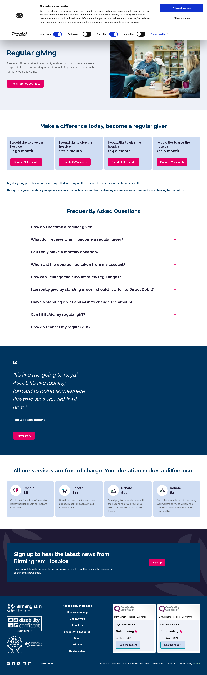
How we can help (77, 612)
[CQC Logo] (124, 611)
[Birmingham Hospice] (24, 608)
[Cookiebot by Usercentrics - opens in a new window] (19, 34)
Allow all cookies (182, 8)
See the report (128, 644)
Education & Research (77, 631)
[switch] (87, 34)
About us (77, 625)
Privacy (77, 644)
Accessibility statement (77, 605)
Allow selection (182, 18)
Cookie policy (77, 651)
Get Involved (77, 618)
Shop (77, 638)
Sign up (159, 562)
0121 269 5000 (45, 663)
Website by (190, 663)
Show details (158, 34)
